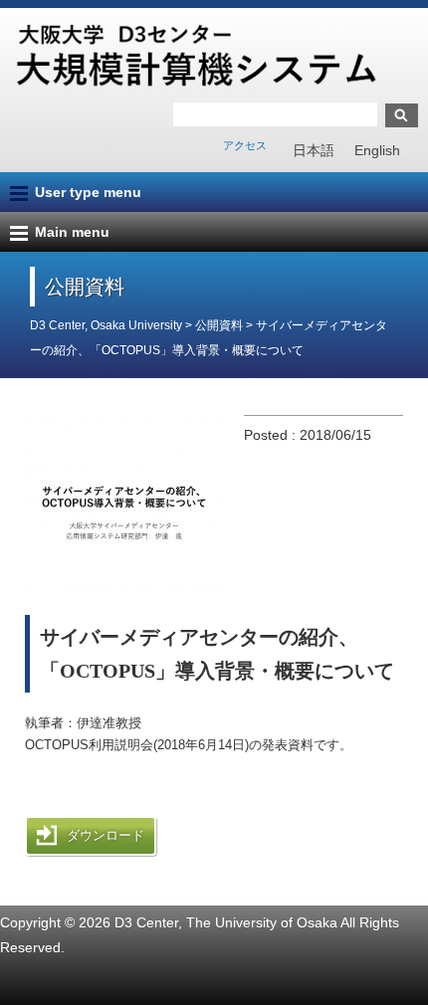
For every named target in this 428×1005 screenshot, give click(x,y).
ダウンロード (105, 835)
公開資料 (220, 325)
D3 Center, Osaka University (106, 325)
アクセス (245, 145)
